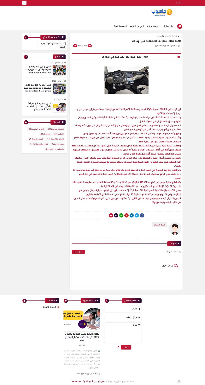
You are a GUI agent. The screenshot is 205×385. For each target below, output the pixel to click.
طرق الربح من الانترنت (54, 149)
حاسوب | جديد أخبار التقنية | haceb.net (88, 381)
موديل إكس (175, 113)
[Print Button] (111, 215)
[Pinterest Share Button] (132, 215)
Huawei (45, 134)
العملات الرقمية (120, 26)
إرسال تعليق (78, 251)
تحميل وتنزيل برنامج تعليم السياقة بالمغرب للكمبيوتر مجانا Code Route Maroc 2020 (38, 69)
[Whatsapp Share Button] (121, 215)
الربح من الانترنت (137, 26)
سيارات (159, 36)
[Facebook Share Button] (142, 215)
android (59, 134)
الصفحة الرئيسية (171, 36)
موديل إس (84, 109)
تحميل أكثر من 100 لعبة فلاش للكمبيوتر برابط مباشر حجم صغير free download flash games (37, 88)
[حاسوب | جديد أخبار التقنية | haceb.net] (162, 12)
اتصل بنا (178, 2)
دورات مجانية (169, 26)
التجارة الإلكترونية (55, 139)
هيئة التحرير (94, 373)
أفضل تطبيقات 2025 (39, 144)
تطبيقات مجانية (153, 26)
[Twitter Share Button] (137, 215)
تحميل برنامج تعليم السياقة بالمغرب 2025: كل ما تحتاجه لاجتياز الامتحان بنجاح (39, 106)
